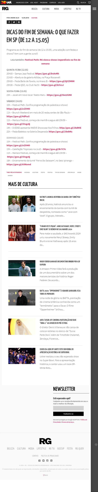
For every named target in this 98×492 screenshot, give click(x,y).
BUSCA (83, 2)
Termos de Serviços (68, 422)
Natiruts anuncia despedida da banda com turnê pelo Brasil (60, 198)
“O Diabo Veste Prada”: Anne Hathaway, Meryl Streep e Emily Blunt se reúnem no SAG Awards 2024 (60, 228)
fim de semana (60, 172)
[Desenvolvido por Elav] (45, 476)
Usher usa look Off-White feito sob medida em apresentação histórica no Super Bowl (57, 351)
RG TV (78, 9)
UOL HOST (34, 2)
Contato (35, 456)
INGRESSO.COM (22, 2)
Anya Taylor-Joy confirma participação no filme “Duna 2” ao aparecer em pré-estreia (58, 321)
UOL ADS (61, 2)
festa (43, 172)
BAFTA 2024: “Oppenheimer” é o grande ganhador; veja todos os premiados (60, 292)
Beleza (35, 9)
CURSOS (52, 2)
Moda (56, 9)
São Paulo (71, 172)
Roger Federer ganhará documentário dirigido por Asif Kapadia (60, 263)
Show (79, 172)
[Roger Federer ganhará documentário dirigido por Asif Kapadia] (21, 275)
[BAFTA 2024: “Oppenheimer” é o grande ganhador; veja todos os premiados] (21, 305)
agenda (27, 172)
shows (10, 175)
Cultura (45, 9)
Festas (50, 172)
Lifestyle (67, 9)
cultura (35, 172)
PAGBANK (44, 2)
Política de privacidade (50, 456)
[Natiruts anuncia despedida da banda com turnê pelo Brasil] (21, 211)
